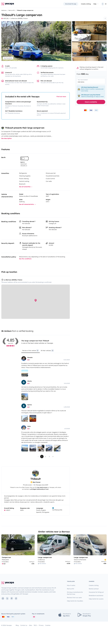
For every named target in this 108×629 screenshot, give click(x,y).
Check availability (91, 102)
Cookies (47, 625)
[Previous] (3, 544)
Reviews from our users (74, 597)
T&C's (35, 625)
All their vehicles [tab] (47, 350)
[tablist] (45, 351)
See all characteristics (26, 204)
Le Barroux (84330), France (19, 18)
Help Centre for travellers (75, 601)
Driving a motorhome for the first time (75, 593)
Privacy (41, 625)
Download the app (70, 4)
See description (6, 138)
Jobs (30, 625)
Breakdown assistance (96, 595)
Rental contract (94, 589)
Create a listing (86, 4)
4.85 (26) (6, 18)
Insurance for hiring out (96, 592)
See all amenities (25, 187)
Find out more (61, 96)
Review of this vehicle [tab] (30, 350)
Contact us (23, 625)
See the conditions (25, 259)
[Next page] (53, 456)
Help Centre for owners (96, 599)
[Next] (33, 544)
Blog (17, 625)
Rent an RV (70, 589)
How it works (71, 585)
